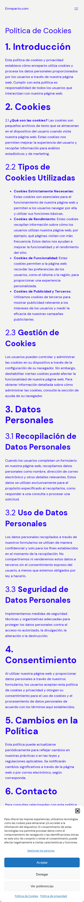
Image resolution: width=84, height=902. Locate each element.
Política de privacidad (53, 896)
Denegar (42, 874)
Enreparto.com (16, 8)
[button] (77, 811)
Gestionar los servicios (40, 850)
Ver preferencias (42, 886)
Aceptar (42, 862)
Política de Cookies (26, 896)
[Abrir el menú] (76, 8)
